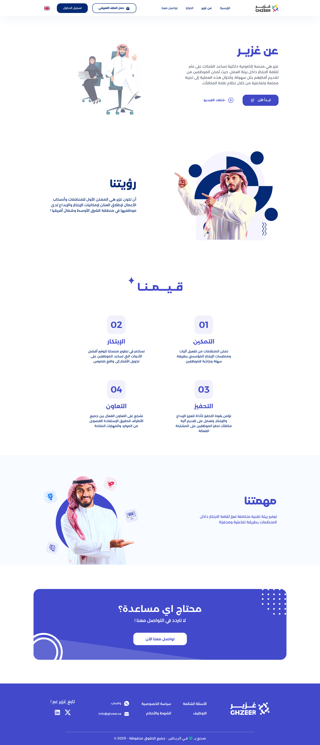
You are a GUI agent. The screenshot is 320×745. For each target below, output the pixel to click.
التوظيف (200, 713)
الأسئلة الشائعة (195, 704)
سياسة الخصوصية (156, 704)
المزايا (189, 8)
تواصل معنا (169, 8)
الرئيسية (225, 8)
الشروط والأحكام (158, 713)
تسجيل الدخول (72, 8)
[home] (267, 8)
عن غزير (206, 8)
